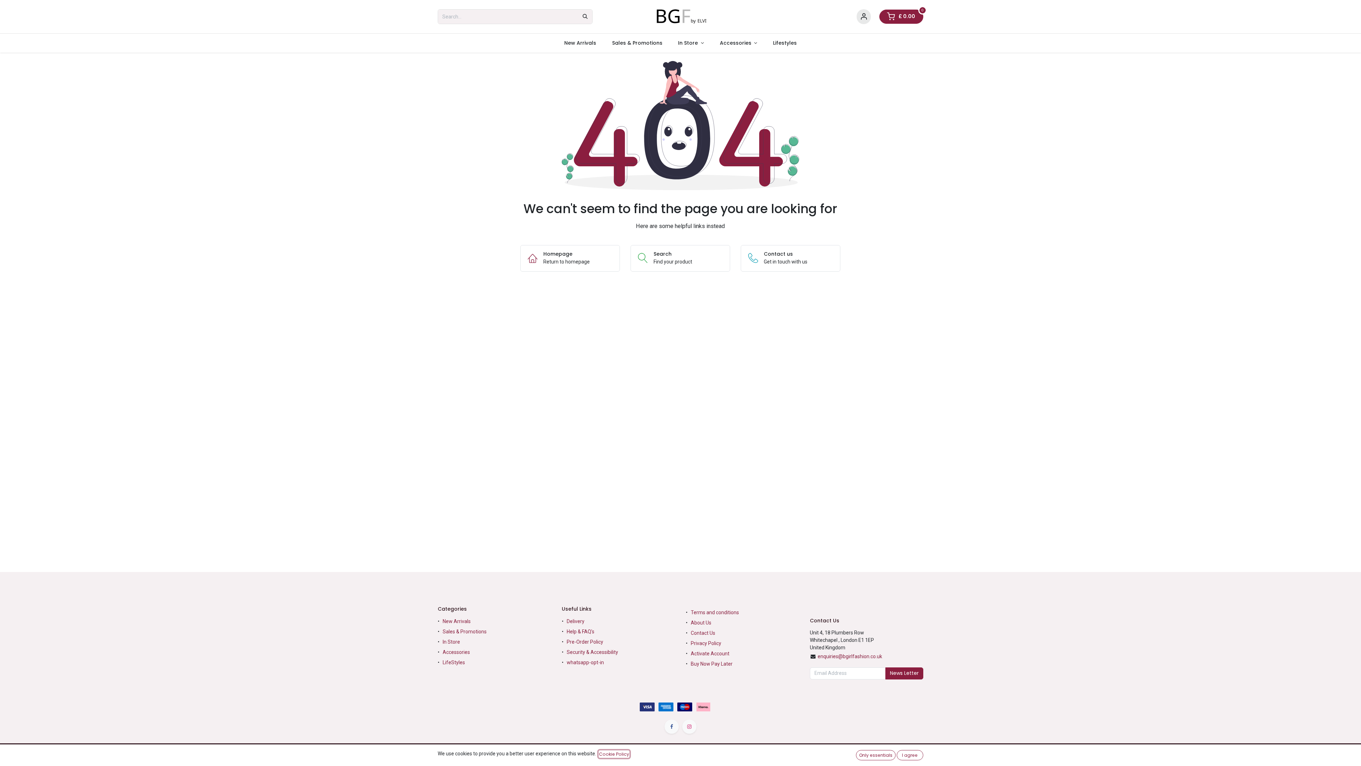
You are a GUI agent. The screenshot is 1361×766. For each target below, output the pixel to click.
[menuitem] (580, 43)
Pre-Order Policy (585, 642)
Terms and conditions (715, 612)
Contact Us (703, 633)
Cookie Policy (614, 754)
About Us (701, 623)
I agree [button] (910, 755)
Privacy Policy (706, 643)
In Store (451, 642)
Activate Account (710, 653)
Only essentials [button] (875, 755)
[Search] (585, 17)
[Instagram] (689, 727)
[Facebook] (672, 727)
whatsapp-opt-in (585, 662)
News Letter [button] (904, 673)
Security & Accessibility (592, 652)
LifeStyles (454, 662)
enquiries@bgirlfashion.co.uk (850, 656)
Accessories (456, 652)
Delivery (575, 621)
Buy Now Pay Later (712, 664)
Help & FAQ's (580, 631)
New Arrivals (457, 621)
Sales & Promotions (465, 631)
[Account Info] (864, 16)
